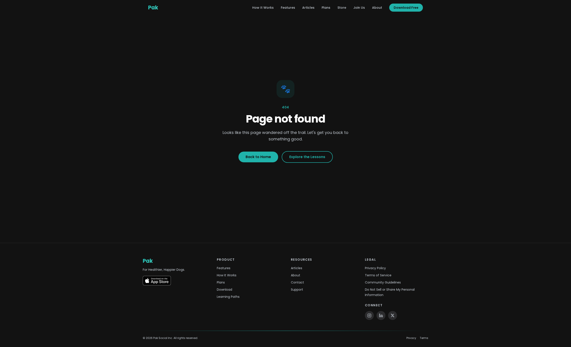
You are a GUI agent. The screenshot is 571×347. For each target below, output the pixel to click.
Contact (297, 282)
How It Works (263, 7)
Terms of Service (378, 275)
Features (288, 7)
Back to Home (258, 156)
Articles (308, 7)
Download (224, 289)
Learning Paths (228, 296)
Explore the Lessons (307, 156)
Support (297, 289)
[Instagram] (369, 315)
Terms (424, 338)
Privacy (411, 338)
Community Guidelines (383, 282)
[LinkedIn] (381, 315)
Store (341, 7)
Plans (326, 7)
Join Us (359, 7)
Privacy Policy (375, 268)
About (377, 7)
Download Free (406, 7)
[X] (392, 315)
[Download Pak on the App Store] (157, 280)
